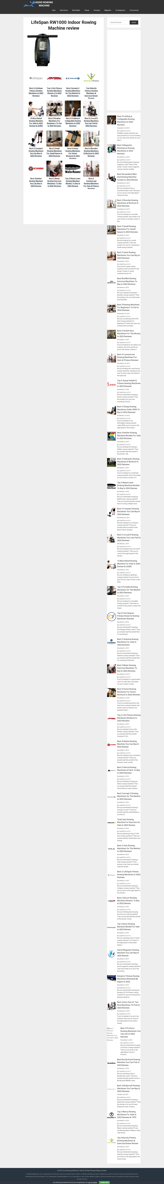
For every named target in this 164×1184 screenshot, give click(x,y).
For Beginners (120, 10)
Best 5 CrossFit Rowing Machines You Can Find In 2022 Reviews (129, 538)
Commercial (134, 10)
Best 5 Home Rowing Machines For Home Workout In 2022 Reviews (128, 692)
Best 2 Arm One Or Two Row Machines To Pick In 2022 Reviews (128, 1005)
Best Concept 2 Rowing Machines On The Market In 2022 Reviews (128, 796)
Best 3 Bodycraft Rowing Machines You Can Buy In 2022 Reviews (128, 1088)
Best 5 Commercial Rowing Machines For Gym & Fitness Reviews (127, 357)
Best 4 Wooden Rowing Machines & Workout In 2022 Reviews (127, 203)
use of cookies (92, 1182)
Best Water (76, 10)
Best (54, 10)
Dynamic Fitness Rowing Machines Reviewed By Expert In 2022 (128, 979)
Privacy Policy (95, 1170)
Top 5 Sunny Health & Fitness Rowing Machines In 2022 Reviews (128, 383)
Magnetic (108, 10)
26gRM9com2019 (124, 131)
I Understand (104, 1182)
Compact (97, 10)
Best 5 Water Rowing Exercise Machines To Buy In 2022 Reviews (127, 668)
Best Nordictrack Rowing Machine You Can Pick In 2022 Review (128, 1062)
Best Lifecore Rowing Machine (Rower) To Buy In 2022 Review (128, 901)
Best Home (64, 10)
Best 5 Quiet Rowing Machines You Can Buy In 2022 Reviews (128, 255)
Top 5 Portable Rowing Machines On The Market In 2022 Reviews (128, 590)
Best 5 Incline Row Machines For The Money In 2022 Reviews (128, 334)
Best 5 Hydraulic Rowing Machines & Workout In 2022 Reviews (128, 462)
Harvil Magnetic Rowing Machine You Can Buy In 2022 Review (128, 953)
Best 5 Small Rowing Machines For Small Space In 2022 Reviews (127, 229)
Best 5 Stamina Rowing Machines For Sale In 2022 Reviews (127, 642)
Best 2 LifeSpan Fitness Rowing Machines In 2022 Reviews (128, 874)
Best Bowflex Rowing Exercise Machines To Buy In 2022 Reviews (127, 281)
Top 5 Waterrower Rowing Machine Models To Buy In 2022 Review (128, 485)
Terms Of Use (84, 1170)
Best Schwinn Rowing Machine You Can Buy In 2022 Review (128, 744)
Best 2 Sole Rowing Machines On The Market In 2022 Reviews (128, 848)
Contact (104, 1170)
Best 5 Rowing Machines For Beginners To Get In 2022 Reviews (128, 307)
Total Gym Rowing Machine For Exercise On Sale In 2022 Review (128, 822)
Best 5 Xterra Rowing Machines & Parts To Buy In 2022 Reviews (128, 770)
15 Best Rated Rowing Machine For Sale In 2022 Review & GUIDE (128, 564)
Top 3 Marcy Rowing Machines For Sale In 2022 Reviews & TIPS (126, 1114)
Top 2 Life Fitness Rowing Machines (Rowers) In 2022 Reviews (129, 718)
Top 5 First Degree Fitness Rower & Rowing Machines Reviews (128, 616)
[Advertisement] (63, 38)
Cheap (87, 10)
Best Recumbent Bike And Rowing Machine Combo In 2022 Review (127, 177)
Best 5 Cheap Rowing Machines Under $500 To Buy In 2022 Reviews (128, 409)
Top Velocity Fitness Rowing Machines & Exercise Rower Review (127, 1141)
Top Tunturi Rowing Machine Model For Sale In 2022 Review (128, 927)
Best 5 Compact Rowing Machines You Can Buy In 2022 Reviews (128, 511)
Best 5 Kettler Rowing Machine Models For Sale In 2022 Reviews (129, 435)
